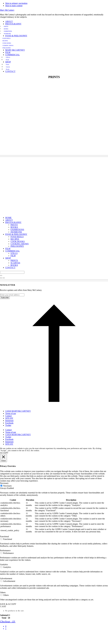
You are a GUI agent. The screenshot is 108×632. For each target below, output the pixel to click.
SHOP (8, 258)
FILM (7, 248)
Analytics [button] (4, 564)
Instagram (9, 442)
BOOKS (14, 227)
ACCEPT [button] (4, 453)
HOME (8, 218)
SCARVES (15, 263)
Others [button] (3, 592)
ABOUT (9, 220)
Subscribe (5, 298)
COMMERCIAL (12, 251)
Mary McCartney (7, 10)
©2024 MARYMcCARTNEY (18, 434)
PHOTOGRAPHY (13, 222)
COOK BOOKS (18, 241)
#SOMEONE (16, 232)
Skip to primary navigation (16, 3)
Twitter (8, 437)
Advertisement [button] (6, 578)
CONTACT (10, 267)
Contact (8, 430)
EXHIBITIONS (17, 229)
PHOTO (14, 225)
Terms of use (10, 432)
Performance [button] (5, 550)
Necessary (7, 486)
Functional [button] (4, 536)
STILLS (14, 253)
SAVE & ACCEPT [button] (8, 604)
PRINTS (14, 260)
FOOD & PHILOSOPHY (16, 234)
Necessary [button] (4, 483)
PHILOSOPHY (17, 246)
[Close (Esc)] (1, 275)
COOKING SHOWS (20, 244)
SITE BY (9, 444)
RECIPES (15, 239)
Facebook (9, 439)
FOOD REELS (17, 237)
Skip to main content (13, 5)
